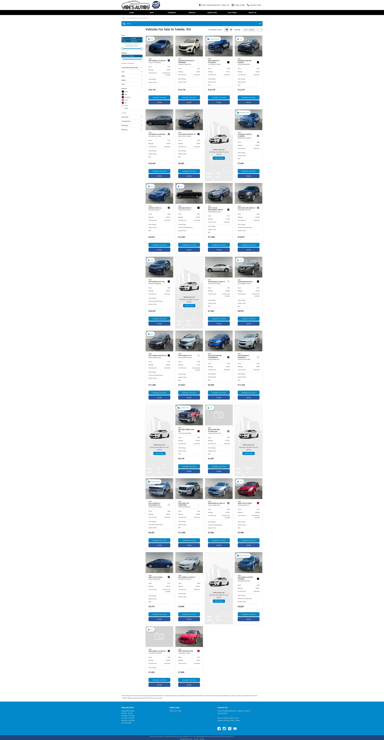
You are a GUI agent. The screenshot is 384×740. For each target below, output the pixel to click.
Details (159, 102)
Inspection (212, 13)
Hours (236, 718)
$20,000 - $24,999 (128, 720)
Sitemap (202, 739)
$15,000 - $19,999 (128, 718)
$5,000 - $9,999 (127, 713)
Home (131, 13)
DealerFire (187, 736)
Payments (172, 13)
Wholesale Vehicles (128, 711)
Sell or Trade (219, 158)
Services (192, 13)
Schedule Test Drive (159, 97)
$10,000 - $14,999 (128, 716)
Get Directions (223, 713)
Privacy (196, 739)
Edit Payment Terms (132, 46)
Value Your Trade (175, 711)
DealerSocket (200, 736)
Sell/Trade (232, 13)
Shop (152, 13)
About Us (252, 13)
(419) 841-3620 (227, 718)
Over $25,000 (126, 723)
